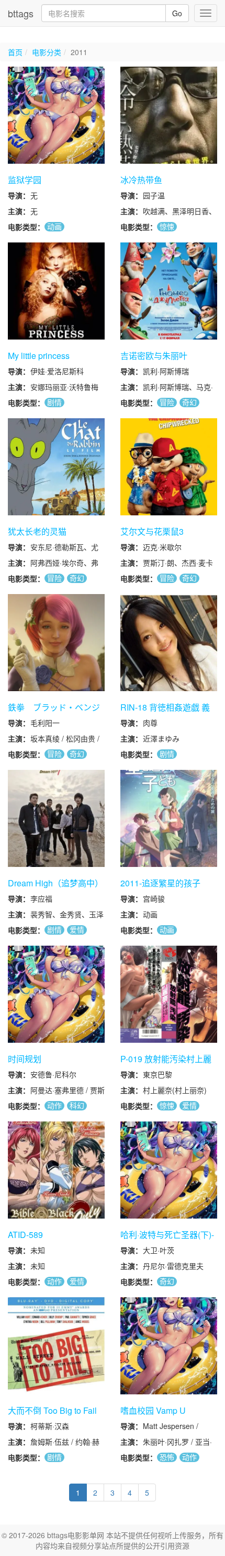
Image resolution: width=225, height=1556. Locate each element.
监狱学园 (24, 180)
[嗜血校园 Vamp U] (168, 1345)
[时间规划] (56, 994)
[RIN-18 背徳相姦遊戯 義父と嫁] (168, 642)
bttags (20, 13)
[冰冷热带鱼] (168, 115)
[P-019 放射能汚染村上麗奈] (168, 994)
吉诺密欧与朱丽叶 (153, 356)
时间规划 (24, 1059)
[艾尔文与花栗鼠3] (168, 466)
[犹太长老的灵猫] (56, 466)
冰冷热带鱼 (141, 180)
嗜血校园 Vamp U (153, 1410)
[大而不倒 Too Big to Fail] (56, 1345)
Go (177, 13)
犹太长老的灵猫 (37, 531)
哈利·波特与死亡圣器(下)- (167, 1235)
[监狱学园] (56, 115)
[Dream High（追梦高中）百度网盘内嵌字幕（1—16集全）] (56, 818)
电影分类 (46, 52)
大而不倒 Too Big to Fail (52, 1410)
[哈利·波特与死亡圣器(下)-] (168, 1170)
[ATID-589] (56, 1170)
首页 (15, 52)
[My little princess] (56, 291)
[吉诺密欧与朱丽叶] (168, 291)
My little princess (39, 356)
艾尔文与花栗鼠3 (152, 531)
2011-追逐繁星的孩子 (160, 883)
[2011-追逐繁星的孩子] (168, 818)
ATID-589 (25, 1235)
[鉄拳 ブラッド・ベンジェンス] (56, 642)
